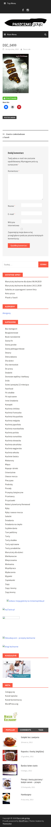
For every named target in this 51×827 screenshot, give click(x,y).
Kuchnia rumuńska (13, 436)
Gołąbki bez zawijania (30, 737)
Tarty (7, 536)
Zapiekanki (10, 580)
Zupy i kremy (10, 588)
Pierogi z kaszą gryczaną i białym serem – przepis (32, 781)
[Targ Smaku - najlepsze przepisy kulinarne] (11, 623)
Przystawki (10, 500)
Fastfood (9, 388)
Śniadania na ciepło (13, 524)
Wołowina (9, 564)
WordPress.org (11, 703)
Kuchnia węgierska (13, 448)
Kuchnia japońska (13, 424)
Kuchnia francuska (13, 412)
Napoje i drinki (11, 468)
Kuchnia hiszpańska (14, 416)
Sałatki (8, 516)
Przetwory (10, 496)
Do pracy (9, 368)
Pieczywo (9, 480)
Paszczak (26, 49)
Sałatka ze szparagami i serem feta (20, 289)
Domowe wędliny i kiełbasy (17, 376)
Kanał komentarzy (13, 699)
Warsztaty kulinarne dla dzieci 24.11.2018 (23, 285)
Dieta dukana (11, 356)
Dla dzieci (9, 360)
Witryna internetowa (13, 224)
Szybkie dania (11, 528)
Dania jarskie (10, 344)
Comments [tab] (25, 730)
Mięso (7, 464)
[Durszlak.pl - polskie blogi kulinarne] (10, 646)
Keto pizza (10, 293)
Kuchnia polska (12, 432)
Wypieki (8, 576)
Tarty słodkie (11, 540)
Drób (7, 380)
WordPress (23, 821)
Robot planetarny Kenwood (17, 504)
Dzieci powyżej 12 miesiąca (17, 384)
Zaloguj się (10, 692)
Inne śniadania (11, 400)
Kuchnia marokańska (14, 428)
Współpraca (10, 568)
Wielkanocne (11, 556)
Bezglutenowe (11, 332)
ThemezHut (7, 824)
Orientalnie (10, 472)
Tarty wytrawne (12, 544)
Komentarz (13, 171)
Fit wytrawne (11, 396)
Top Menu (11, 3)
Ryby (7, 508)
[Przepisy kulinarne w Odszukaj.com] (19, 637)
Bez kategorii (11, 328)
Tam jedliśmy (11, 532)
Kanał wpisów (11, 695)
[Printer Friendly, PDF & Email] (10, 98)
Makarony (9, 460)
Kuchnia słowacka (13, 440)
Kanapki (8, 404)
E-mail (11, 214)
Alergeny (7, 313)
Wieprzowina (11, 560)
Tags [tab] (40, 730)
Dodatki (8, 372)
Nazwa (11, 206)
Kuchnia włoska (12, 452)
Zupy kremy (10, 592)
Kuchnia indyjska (12, 420)
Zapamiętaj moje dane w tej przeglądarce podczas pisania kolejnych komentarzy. (25, 235)
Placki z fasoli (11, 297)
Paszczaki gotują (23, 818)
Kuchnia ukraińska (13, 444)
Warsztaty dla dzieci (14, 552)
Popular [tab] (10, 730)
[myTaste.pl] (9, 609)
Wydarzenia (10, 572)
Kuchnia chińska (12, 408)
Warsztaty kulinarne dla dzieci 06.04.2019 (23, 281)
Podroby (9, 484)
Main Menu (12, 34)
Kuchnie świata (12, 456)
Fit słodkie (9, 392)
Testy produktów (12, 548)
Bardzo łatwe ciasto (29, 765)
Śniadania (9, 520)
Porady (8, 488)
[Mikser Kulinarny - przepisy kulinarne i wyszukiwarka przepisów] (10, 716)
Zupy (7, 584)
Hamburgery (26, 794)
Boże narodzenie (12, 336)
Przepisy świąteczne (14, 492)
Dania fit (9, 340)
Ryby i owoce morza (14, 512)
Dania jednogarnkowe (14, 348)
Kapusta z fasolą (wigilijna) (32, 751)
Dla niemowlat (11, 364)
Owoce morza (11, 476)
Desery (8, 352)
